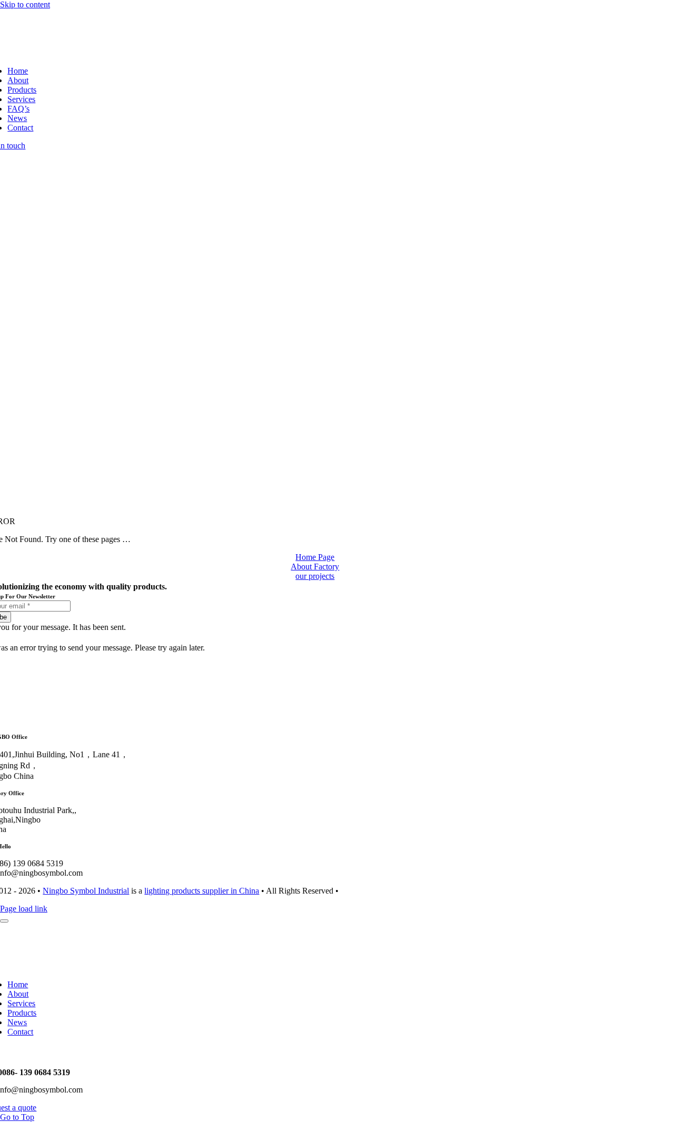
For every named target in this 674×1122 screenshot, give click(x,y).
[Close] (4, 921)
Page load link (23, 908)
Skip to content (25, 4)
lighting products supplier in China (201, 890)
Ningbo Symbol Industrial (86, 890)
